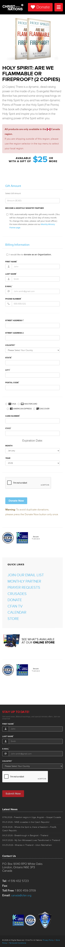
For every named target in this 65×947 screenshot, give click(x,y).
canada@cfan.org (21, 895)
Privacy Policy (48, 940)
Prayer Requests (24, 587)
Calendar (17, 612)
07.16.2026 (31, 817)
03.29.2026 (27, 845)
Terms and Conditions (17, 943)
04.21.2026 (25, 835)
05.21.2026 (25, 822)
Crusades (17, 594)
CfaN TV (15, 606)
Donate (43, 7)
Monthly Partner (24, 581)
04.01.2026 (31, 840)
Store (13, 618)
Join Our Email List (26, 575)
